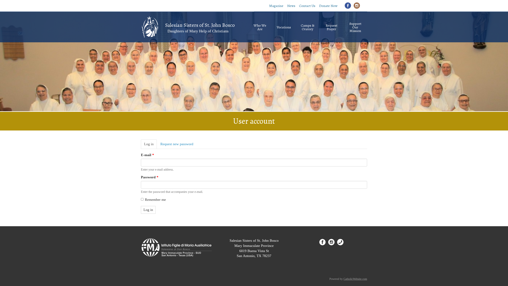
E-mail (147, 155)
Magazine (276, 5)
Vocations (284, 27)
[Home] (150, 27)
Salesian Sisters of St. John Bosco (200, 25)
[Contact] (340, 242)
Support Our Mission (355, 27)
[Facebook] (348, 5)
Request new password (176, 144)
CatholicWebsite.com (355, 278)
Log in (150, 145)
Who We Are (260, 27)
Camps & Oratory (307, 27)
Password (149, 177)
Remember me (155, 200)
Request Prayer (331, 27)
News (291, 5)
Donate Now (328, 5)
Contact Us (307, 5)
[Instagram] (357, 5)
